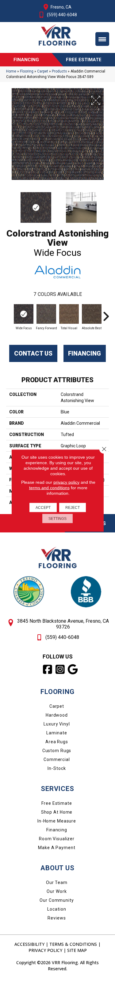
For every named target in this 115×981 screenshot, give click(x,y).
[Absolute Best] (91, 314)
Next (106, 204)
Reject (72, 507)
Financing (84, 353)
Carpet (42, 71)
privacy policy (66, 482)
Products (59, 71)
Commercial (57, 759)
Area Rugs (56, 741)
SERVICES (57, 789)
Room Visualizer (57, 838)
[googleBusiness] (72, 669)
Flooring (26, 71)
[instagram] (60, 669)
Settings (57, 519)
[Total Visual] (69, 314)
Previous (9, 204)
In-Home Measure (56, 821)
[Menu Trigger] (102, 39)
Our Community (57, 900)
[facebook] (47, 669)
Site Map (77, 950)
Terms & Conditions (73, 944)
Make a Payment (56, 847)
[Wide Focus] (23, 314)
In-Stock (57, 768)
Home (11, 71)
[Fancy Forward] (46, 314)
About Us (57, 868)
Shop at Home (57, 812)
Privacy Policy (45, 950)
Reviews (57, 918)
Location (56, 909)
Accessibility (29, 944)
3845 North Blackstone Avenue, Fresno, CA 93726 (63, 624)
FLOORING (57, 692)
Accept (43, 507)
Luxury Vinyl (57, 724)
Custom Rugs (56, 750)
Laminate (56, 732)
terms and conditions (49, 487)
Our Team (56, 882)
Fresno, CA (61, 7)
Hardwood (57, 715)
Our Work (57, 891)
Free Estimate (56, 803)
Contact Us (33, 353)
